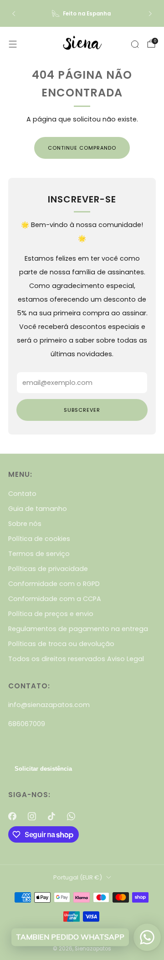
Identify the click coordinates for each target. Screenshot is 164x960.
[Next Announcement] (150, 13)
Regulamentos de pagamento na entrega (78, 628)
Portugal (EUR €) (77, 877)
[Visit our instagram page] (31, 816)
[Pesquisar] (134, 44)
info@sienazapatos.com (49, 704)
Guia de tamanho (37, 508)
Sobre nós (24, 523)
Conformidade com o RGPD (54, 583)
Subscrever (82, 410)
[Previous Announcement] (13, 13)
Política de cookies (39, 538)
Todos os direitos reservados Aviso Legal (76, 658)
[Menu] (12, 44)
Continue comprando (82, 148)
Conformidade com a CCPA (54, 598)
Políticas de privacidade (48, 568)
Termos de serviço (39, 553)
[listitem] (82, 14)
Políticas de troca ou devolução (61, 643)
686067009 (26, 723)
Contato (22, 493)
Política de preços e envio (50, 613)
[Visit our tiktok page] (51, 816)
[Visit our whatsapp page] (71, 816)
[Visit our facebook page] (12, 816)
